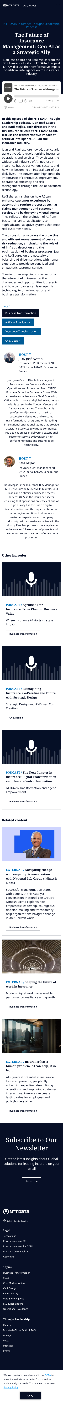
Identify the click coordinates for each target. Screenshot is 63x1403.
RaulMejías (27, 463)
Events (6, 1350)
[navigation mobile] (58, 6)
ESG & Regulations (13, 1303)
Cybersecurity (10, 1293)
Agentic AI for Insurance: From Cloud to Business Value (31, 609)
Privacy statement (12, 1241)
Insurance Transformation (21, 331)
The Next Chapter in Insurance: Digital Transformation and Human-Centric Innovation (31, 776)
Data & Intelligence (13, 1298)
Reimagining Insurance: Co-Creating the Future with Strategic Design (31, 693)
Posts (6, 1340)
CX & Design (12, 340)
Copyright (8, 1256)
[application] (31, 1386)
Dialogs (7, 1335)
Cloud (6, 1277)
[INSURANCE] (10, 6)
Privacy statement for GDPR (18, 1246)
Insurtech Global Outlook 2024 (19, 1330)
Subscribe (32, 1181)
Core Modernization (14, 1283)
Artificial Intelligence (17, 322)
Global (17, 1221)
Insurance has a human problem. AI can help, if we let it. (31, 1066)
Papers (7, 1325)
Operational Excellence (15, 1308)
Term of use (9, 1235)
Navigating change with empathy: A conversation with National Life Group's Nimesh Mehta (31, 876)
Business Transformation (20, 313)
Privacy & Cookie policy (15, 1251)
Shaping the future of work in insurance (31, 984)
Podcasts (8, 1345)
